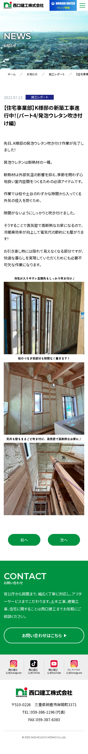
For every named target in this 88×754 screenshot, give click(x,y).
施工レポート (57, 74)
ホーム (11, 74)
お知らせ (32, 74)
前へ (24, 540)
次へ (64, 540)
